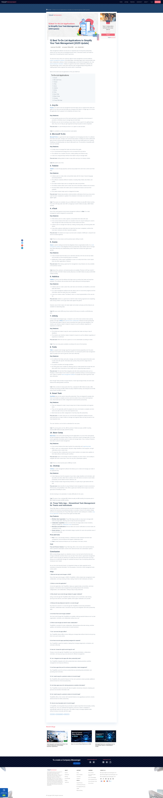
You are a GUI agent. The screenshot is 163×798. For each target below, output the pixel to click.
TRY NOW (67, 401)
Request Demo (76, 401)
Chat (62, 409)
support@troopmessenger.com (73, 409)
